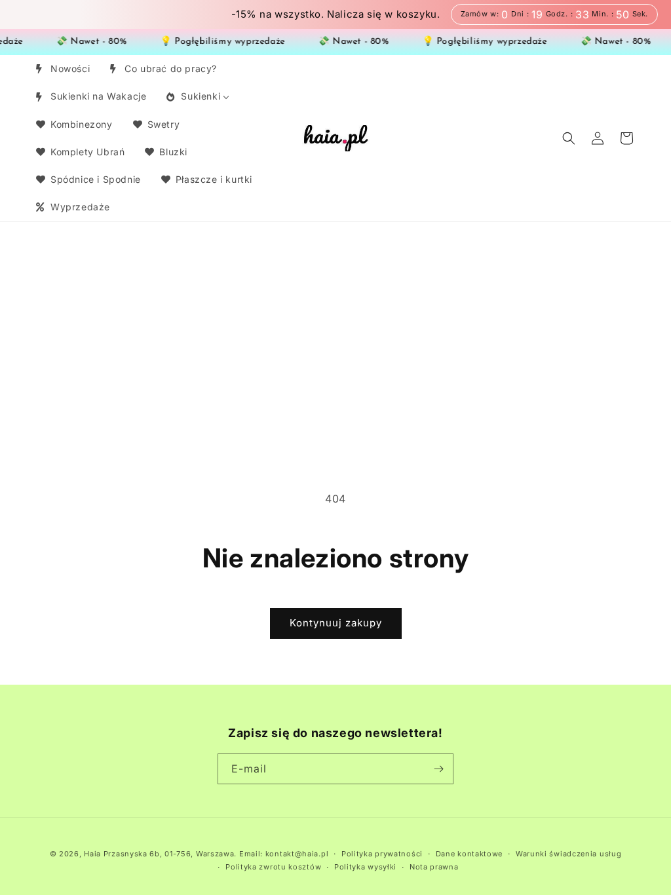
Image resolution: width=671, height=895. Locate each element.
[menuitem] (62, 69)
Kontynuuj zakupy (336, 623)
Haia (92, 853)
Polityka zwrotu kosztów (273, 866)
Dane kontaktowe (469, 853)
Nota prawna (434, 866)
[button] (568, 138)
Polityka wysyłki (365, 866)
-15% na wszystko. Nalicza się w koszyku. (335, 14)
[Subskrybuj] (438, 768)
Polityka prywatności (382, 853)
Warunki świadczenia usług (569, 853)
